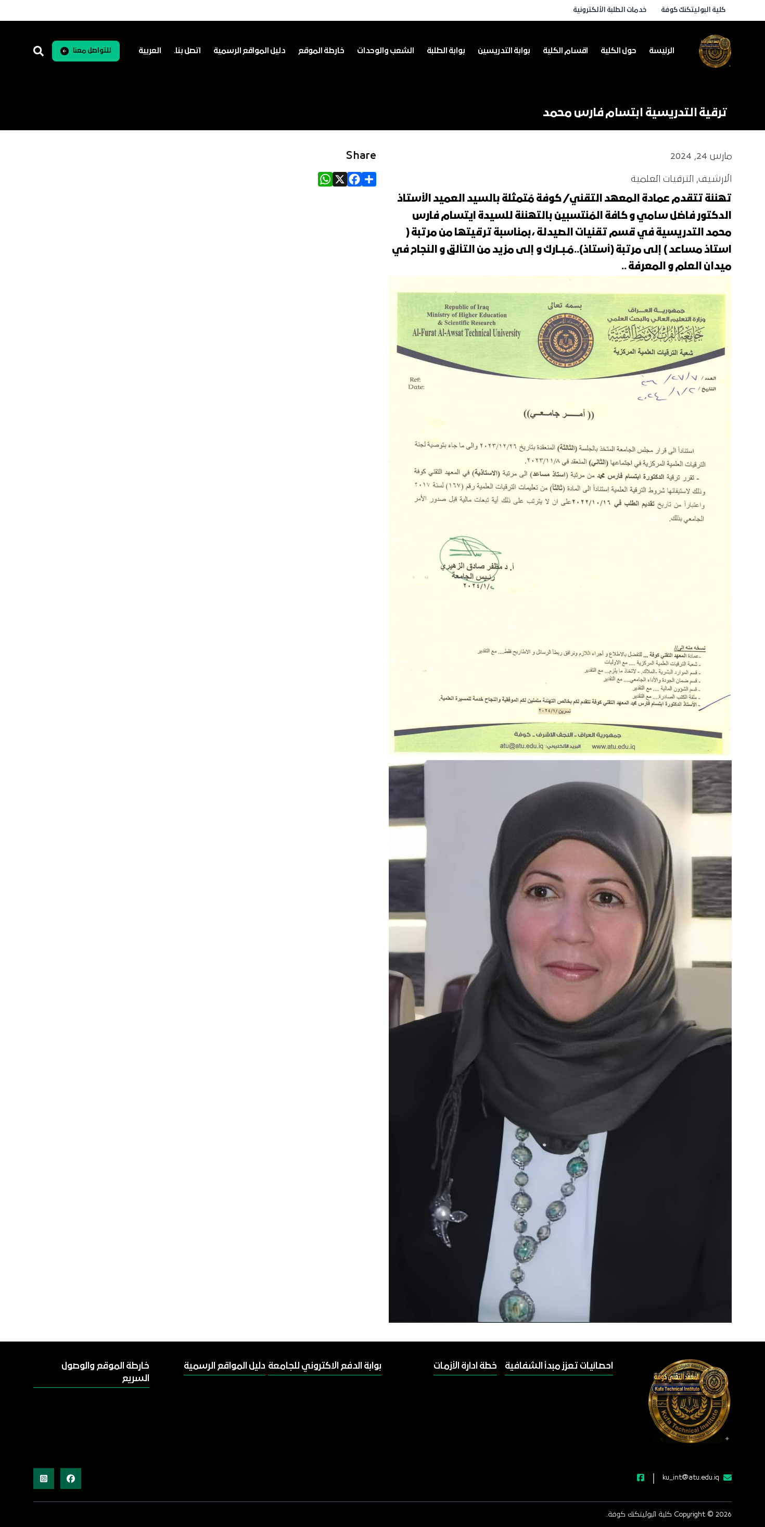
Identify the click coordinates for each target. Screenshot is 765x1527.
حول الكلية (618, 51)
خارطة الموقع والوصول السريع (105, 1372)
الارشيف (715, 179)
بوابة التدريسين (504, 51)
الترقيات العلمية (662, 179)
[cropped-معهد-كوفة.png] (715, 51)
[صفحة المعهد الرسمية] (634, 1478)
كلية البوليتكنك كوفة (693, 10)
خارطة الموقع (321, 51)
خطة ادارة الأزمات (465, 1366)
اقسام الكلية (565, 51)
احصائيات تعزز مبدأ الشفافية (559, 1366)
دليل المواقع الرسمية (249, 51)
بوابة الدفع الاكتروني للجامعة (324, 1366)
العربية (149, 51)
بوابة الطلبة (446, 51)
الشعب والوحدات (385, 51)
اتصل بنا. (187, 51)
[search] (38, 51)
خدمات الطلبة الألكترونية (609, 10)
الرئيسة (661, 51)
